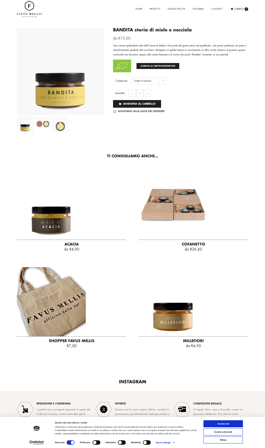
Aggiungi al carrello (139, 104)
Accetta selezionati (223, 432)
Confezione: (121, 81)
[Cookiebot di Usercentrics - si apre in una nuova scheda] (37, 443)
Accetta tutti (223, 424)
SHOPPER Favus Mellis (71, 341)
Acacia (71, 244)
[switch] (96, 442)
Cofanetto (193, 244)
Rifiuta (223, 440)
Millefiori (193, 341)
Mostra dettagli (163, 442)
